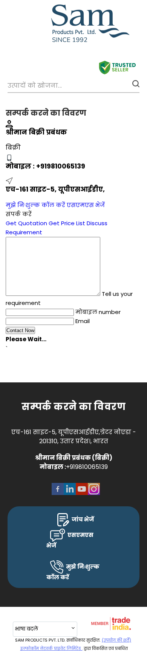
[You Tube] (82, 494)
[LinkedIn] (70, 494)
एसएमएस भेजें (86, 205)
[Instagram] (94, 494)
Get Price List (67, 223)
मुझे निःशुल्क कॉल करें (35, 205)
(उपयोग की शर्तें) (116, 640)
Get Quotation (26, 223)
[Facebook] (58, 494)
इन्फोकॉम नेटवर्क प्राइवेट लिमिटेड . (51, 648)
